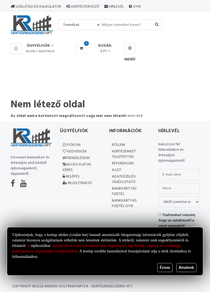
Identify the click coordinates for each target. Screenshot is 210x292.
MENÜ (129, 48)
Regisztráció (46, 52)
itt (28, 246)
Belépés (30, 52)
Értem (165, 268)
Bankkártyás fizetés (124, 191)
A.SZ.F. (117, 170)
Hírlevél (116, 7)
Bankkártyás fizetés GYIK (124, 203)
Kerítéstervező (85, 7)
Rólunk (119, 145)
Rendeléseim (78, 158)
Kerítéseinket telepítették (124, 154)
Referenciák (123, 163)
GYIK (136, 7)
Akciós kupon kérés (77, 167)
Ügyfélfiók (39, 46)
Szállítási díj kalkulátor (37, 7)
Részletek (186, 268)
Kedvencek (76, 151)
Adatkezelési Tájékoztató (124, 179)
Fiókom (73, 145)
